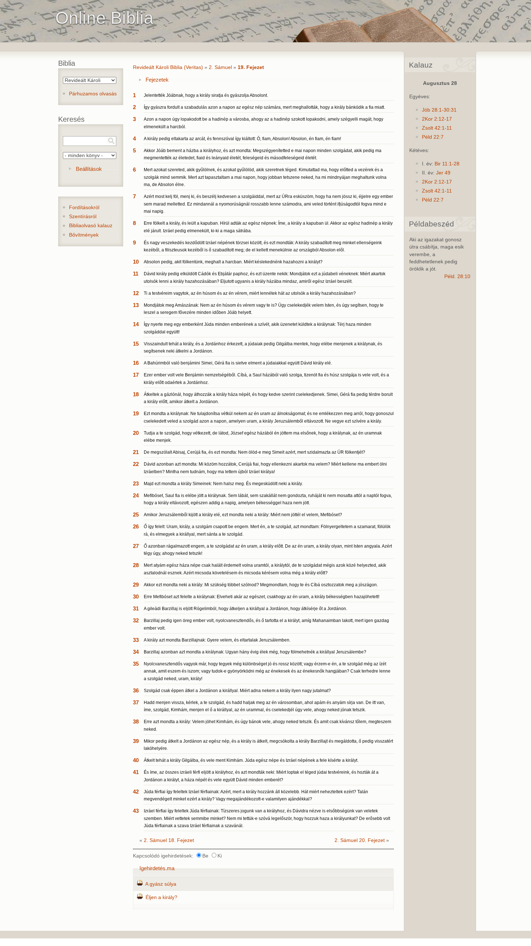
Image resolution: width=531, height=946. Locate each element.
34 (136, 652)
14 (136, 324)
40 (136, 760)
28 (136, 565)
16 (136, 363)
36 (136, 690)
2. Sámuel (220, 67)
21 (136, 452)
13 (136, 305)
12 (136, 293)
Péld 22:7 (433, 137)
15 (136, 344)
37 (136, 702)
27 (136, 546)
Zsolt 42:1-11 (437, 128)
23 (136, 483)
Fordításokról (84, 207)
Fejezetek (157, 80)
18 (136, 394)
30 (136, 596)
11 (135, 274)
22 (136, 464)
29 (136, 585)
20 (136, 433)
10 (136, 262)
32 (136, 620)
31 (136, 608)
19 (136, 413)
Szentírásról (82, 216)
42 (136, 792)
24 (136, 495)
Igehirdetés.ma (156, 868)
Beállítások (89, 169)
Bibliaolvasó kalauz (90, 225)
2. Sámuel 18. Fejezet (169, 840)
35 (136, 664)
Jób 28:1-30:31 (439, 110)
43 (136, 811)
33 (136, 640)
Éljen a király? (161, 897)
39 (136, 741)
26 (136, 526)
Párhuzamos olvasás (93, 93)
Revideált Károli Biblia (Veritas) (168, 67)
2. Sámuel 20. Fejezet (359, 840)
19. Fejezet (251, 67)
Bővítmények (84, 235)
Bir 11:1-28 (447, 164)
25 (136, 514)
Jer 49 (443, 173)
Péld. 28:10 (457, 276)
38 (136, 721)
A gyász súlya (160, 884)
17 (136, 375)
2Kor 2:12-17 (437, 119)
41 (136, 772)
